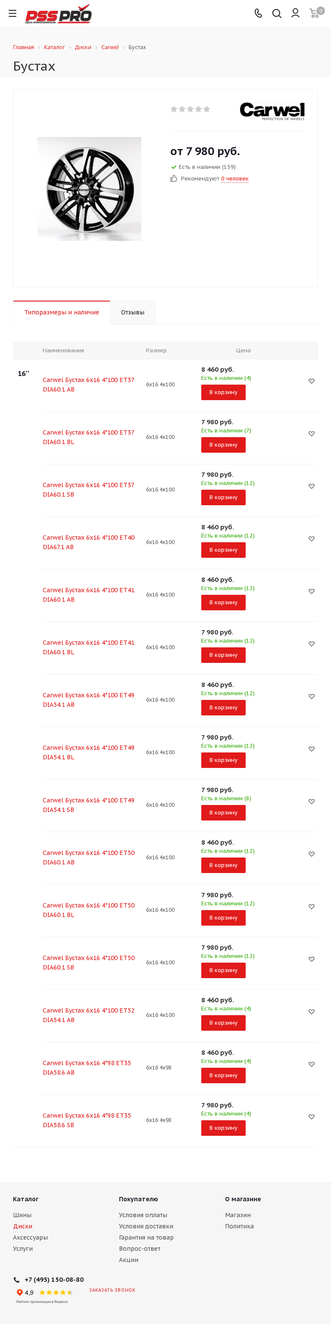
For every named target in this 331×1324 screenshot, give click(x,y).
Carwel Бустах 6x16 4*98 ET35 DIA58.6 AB (87, 1067)
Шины (22, 1215)
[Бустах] (89, 188)
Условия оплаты (143, 1215)
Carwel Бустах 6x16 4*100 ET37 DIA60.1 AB (88, 384)
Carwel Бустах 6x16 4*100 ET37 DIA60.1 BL (88, 437)
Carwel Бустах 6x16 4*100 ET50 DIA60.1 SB (88, 962)
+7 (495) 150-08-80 (54, 1279)
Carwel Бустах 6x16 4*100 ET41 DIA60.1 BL (88, 647)
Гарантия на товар (146, 1237)
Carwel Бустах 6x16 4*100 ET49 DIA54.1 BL (88, 752)
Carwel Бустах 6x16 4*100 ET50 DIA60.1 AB (88, 857)
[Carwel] (272, 111)
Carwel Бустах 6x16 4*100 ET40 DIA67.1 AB (88, 542)
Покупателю (138, 1199)
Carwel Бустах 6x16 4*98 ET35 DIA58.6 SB (87, 1120)
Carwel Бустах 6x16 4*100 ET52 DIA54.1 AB (88, 1015)
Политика (239, 1226)
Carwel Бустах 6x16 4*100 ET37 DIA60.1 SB (88, 489)
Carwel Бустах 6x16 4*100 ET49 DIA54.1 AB (88, 700)
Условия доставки (146, 1226)
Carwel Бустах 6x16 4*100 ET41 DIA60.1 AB (88, 594)
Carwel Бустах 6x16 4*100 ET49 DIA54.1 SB (88, 805)
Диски (22, 1226)
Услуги (23, 1249)
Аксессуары (30, 1237)
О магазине (243, 1199)
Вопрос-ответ (139, 1249)
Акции (128, 1260)
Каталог (25, 1199)
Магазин (238, 1215)
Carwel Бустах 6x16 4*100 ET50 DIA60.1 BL (88, 910)
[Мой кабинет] (295, 13)
